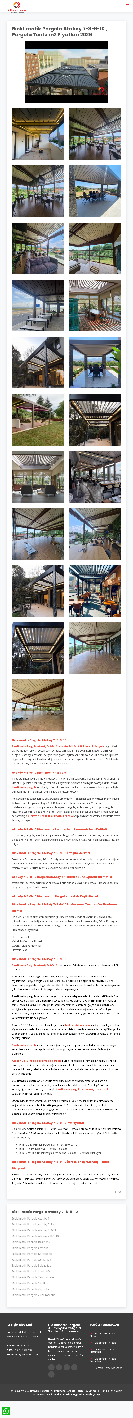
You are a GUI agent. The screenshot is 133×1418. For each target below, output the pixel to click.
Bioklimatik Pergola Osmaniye (31, 1260)
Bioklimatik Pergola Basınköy (31, 1242)
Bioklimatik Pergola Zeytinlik (30, 1289)
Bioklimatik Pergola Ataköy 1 (30, 1218)
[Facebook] (51, 1367)
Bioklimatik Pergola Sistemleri (103, 1359)
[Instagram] (67, 1367)
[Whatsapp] (51, 1374)
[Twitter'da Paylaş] (119, 1192)
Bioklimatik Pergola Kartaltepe (32, 1254)
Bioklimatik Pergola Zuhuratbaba (33, 1295)
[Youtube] (74, 1367)
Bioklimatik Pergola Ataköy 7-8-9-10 (35, 1236)
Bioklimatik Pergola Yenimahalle (33, 1277)
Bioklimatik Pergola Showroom (103, 1334)
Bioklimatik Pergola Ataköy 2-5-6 (33, 1224)
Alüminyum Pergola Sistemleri (103, 1350)
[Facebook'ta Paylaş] (115, 1192)
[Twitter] (59, 1367)
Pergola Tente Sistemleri (107, 1367)
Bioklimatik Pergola (104, 1342)
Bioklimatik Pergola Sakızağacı (31, 1265)
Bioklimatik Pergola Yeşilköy (30, 1283)
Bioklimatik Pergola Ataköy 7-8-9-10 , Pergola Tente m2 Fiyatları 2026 (59, 31)
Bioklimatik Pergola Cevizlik (30, 1248)
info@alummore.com (27, 1354)
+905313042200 (21, 1345)
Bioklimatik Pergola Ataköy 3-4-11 (34, 1230)
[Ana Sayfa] (17, 7)
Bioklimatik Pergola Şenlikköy (31, 1271)
